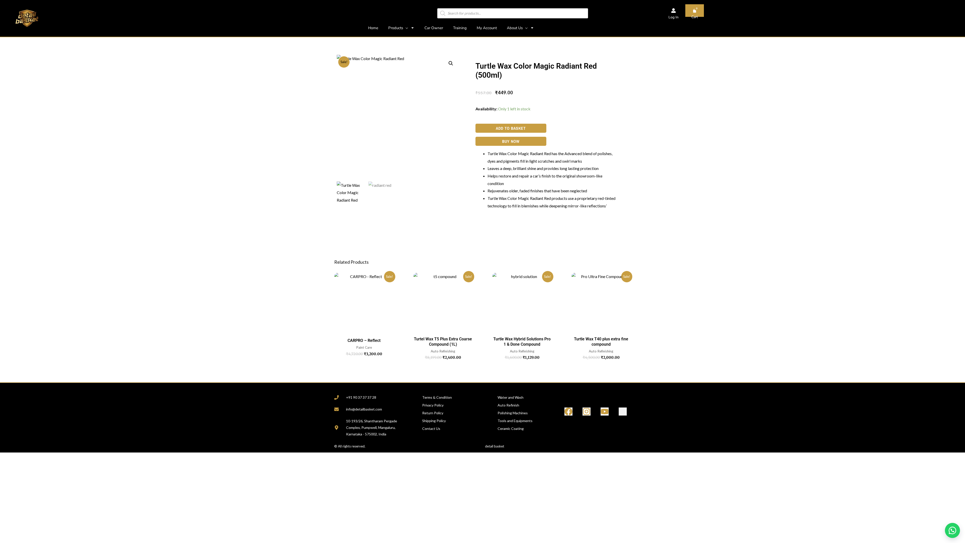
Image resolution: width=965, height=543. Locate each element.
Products (395, 27)
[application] (405, 27)
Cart (694, 17)
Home (373, 27)
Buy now (510, 141)
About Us (515, 27)
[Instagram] (587, 412)
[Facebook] (568, 412)
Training (460, 27)
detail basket (494, 446)
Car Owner (433, 27)
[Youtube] (605, 412)
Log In (673, 17)
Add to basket (511, 128)
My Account (487, 27)
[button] (450, 63)
